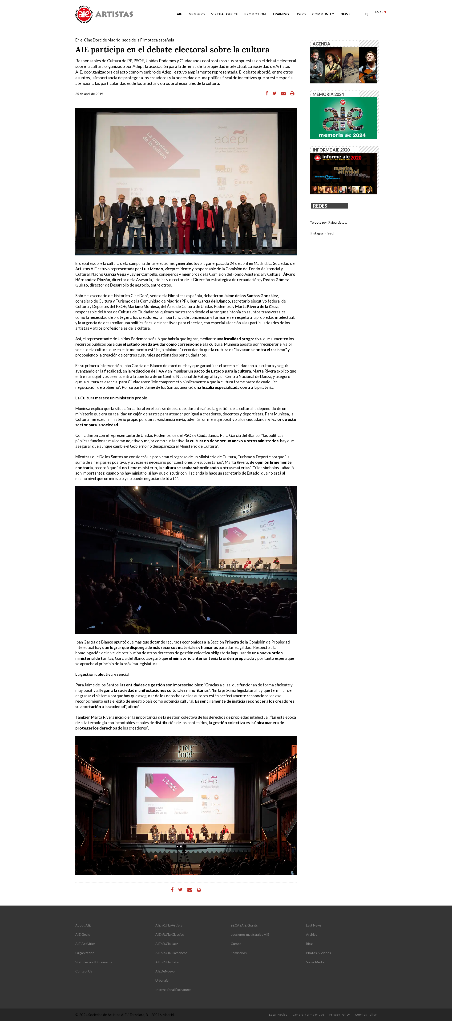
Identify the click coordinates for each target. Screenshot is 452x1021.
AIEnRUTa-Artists (168, 925)
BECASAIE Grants (244, 925)
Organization (84, 953)
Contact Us (83, 971)
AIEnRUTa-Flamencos (171, 953)
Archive (311, 934)
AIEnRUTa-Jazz (166, 944)
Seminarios (239, 953)
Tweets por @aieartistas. (328, 222)
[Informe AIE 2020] (343, 173)
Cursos (236, 944)
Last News (314, 925)
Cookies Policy (366, 1014)
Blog (309, 944)
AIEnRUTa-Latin (167, 962)
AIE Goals (82, 934)
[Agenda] (343, 65)
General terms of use (308, 1014)
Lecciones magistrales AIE (250, 934)
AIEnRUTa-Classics (169, 934)
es (377, 12)
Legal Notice (278, 1014)
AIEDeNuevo (165, 971)
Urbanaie (162, 980)
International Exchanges (173, 990)
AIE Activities (85, 944)
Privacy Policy (339, 1014)
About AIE (83, 925)
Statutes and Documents (94, 962)
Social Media (315, 962)
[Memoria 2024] (343, 118)
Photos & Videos (318, 953)
